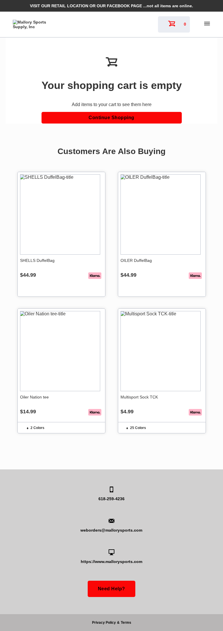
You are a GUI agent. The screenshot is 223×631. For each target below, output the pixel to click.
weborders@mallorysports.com (111, 530)
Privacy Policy (104, 623)
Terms (126, 623)
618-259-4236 (111, 498)
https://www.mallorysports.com (111, 561)
